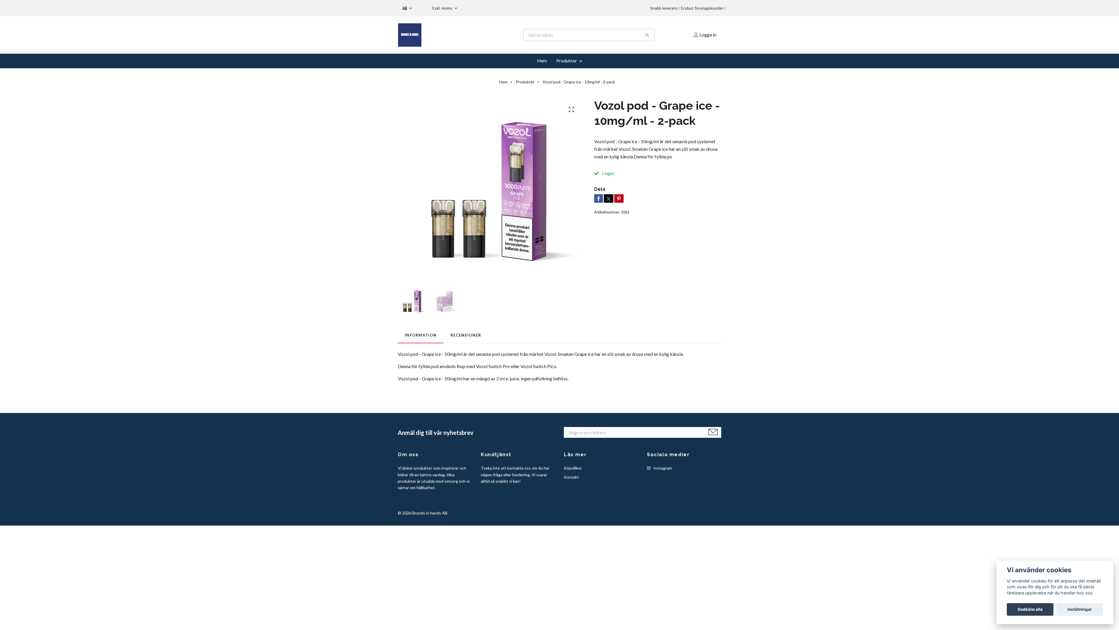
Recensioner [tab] (466, 335)
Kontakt (571, 477)
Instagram (662, 468)
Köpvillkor (573, 468)
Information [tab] (421, 335)
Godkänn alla (1030, 609)
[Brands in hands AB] (479, 35)
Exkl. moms (442, 8)
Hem (542, 60)
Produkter (566, 60)
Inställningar (1079, 609)
